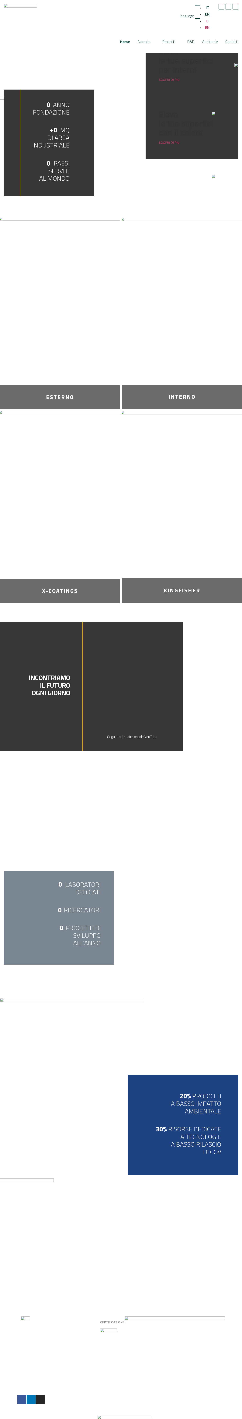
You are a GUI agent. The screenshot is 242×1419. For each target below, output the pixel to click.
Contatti (231, 41)
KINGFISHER (182, 590)
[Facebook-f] (221, 6)
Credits (74, 1402)
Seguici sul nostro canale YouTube (132, 737)
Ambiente (210, 41)
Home (125, 41)
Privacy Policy (79, 1396)
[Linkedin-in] (228, 6)
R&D (191, 41)
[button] (162, 685)
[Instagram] (235, 6)
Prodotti (168, 41)
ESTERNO (60, 397)
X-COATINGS (60, 591)
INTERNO (182, 397)
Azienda (143, 41)
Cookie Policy (78, 1399)
